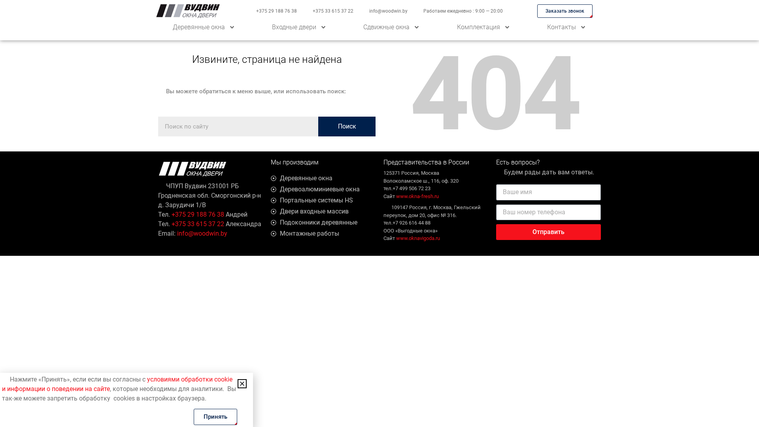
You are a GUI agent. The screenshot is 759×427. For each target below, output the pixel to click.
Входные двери (294, 27)
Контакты (561, 27)
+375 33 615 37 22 (333, 11)
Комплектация (478, 27)
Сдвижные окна (386, 27)
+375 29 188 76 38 (276, 11)
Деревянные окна (199, 27)
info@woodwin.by (388, 11)
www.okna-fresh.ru (417, 196)
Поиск (347, 126)
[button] (242, 384)
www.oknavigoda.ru (418, 238)
